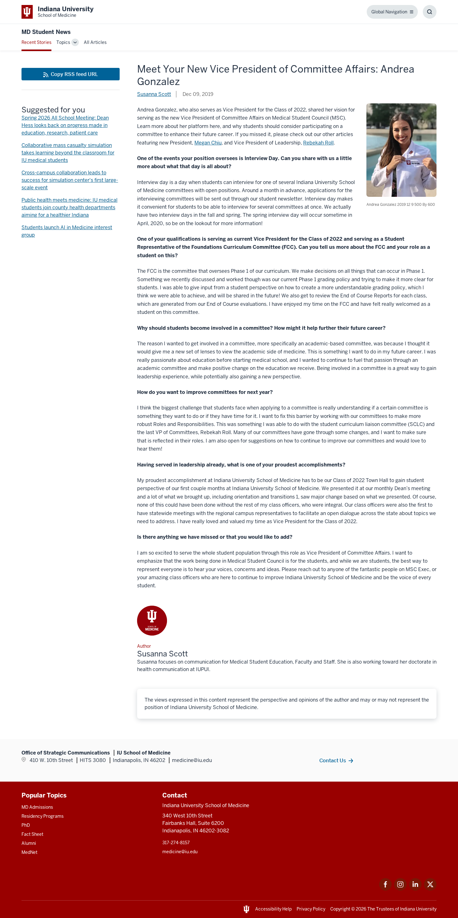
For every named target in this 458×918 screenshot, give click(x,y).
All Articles (95, 42)
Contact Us (332, 760)
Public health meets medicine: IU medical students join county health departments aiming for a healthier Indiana (69, 207)
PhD (25, 825)
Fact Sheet (32, 834)
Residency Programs (42, 816)
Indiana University (418, 909)
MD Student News (46, 31)
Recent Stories (36, 42)
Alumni (28, 843)
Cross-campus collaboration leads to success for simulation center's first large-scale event (69, 180)
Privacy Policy (311, 909)
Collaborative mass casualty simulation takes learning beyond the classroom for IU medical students (67, 152)
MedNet (29, 852)
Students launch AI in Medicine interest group (66, 231)
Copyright (340, 909)
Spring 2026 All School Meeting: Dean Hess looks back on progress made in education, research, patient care (65, 125)
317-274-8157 (176, 842)
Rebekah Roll (318, 143)
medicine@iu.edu (180, 851)
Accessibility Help (273, 909)
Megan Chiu (208, 143)
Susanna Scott (154, 94)
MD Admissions (37, 807)
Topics (63, 42)
